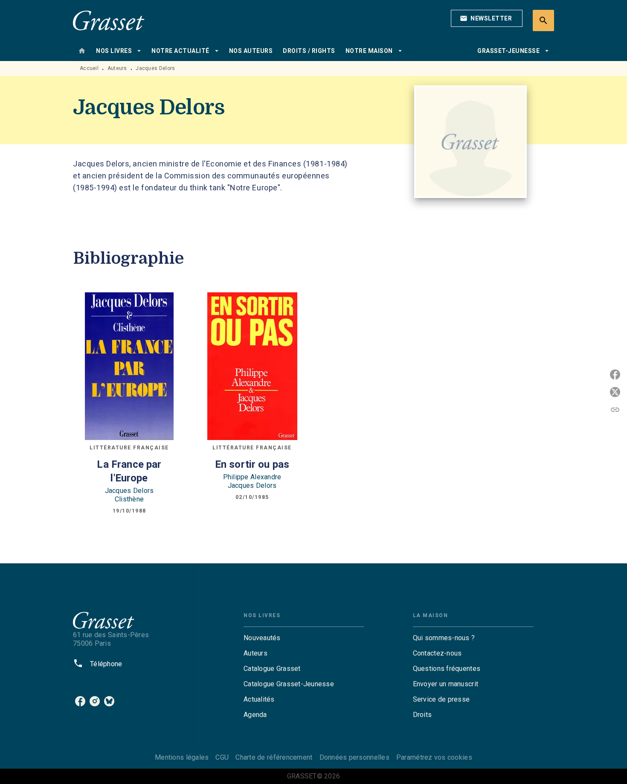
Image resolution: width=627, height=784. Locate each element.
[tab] (82, 51)
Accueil (89, 68)
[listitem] (80, 701)
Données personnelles (354, 757)
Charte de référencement (273, 757)
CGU (222, 757)
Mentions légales (182, 757)
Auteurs (117, 68)
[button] (486, 18)
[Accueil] (109, 20)
